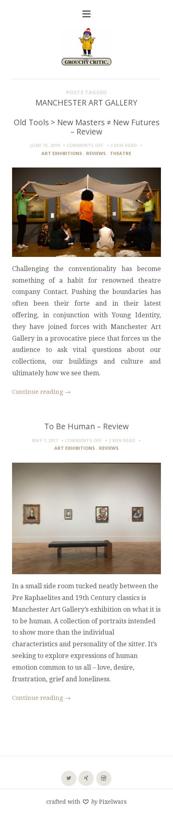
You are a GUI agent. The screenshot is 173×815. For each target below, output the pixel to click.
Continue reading (41, 391)
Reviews (96, 153)
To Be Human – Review (86, 426)
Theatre (120, 153)
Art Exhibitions (61, 153)
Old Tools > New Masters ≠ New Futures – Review (86, 127)
